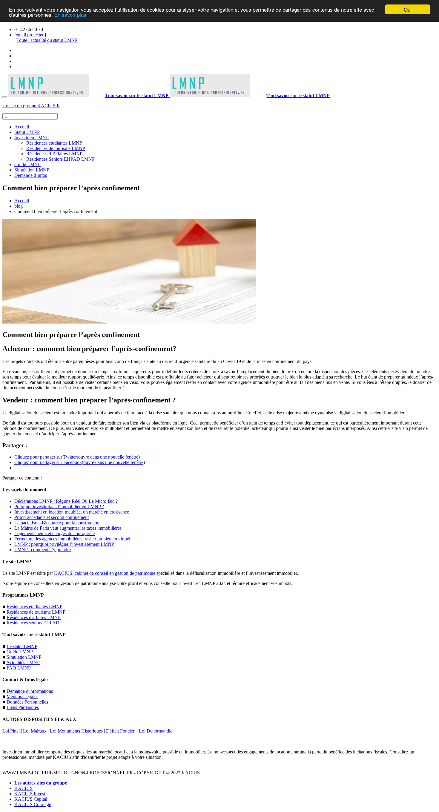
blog (18, 206)
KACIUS (23, 788)
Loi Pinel (11, 730)
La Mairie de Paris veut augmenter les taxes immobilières (68, 528)
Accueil (21, 126)
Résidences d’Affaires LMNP (54, 153)
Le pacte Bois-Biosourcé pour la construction (56, 522)
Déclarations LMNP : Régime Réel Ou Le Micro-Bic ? (66, 501)
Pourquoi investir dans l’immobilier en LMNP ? (59, 506)
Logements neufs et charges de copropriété (54, 533)
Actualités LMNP (23, 662)
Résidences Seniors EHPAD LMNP (60, 159)
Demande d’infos (30, 175)
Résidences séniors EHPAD (33, 622)
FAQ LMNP (19, 667)
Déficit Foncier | (122, 730)
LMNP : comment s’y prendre (42, 549)
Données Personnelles (27, 701)
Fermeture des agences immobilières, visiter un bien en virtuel (72, 538)
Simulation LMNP (31, 169)
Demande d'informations (30, 691)
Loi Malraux (35, 730)
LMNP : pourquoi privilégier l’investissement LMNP (64, 544)
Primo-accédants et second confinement (51, 517)
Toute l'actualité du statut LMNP (47, 40)
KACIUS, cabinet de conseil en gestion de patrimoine (104, 573)
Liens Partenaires (23, 707)
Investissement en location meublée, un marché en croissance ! (73, 511)
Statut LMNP (27, 132)
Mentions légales (22, 696)
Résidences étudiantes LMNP (54, 142)
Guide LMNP (27, 164)
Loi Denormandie (155, 730)
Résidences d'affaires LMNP (34, 617)
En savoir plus (70, 15)
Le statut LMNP (22, 646)
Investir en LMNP (31, 137)
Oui (408, 9)
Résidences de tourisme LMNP (55, 148)
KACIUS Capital (30, 799)
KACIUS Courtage (32, 804)
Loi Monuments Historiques (76, 730)
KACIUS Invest (29, 793)
